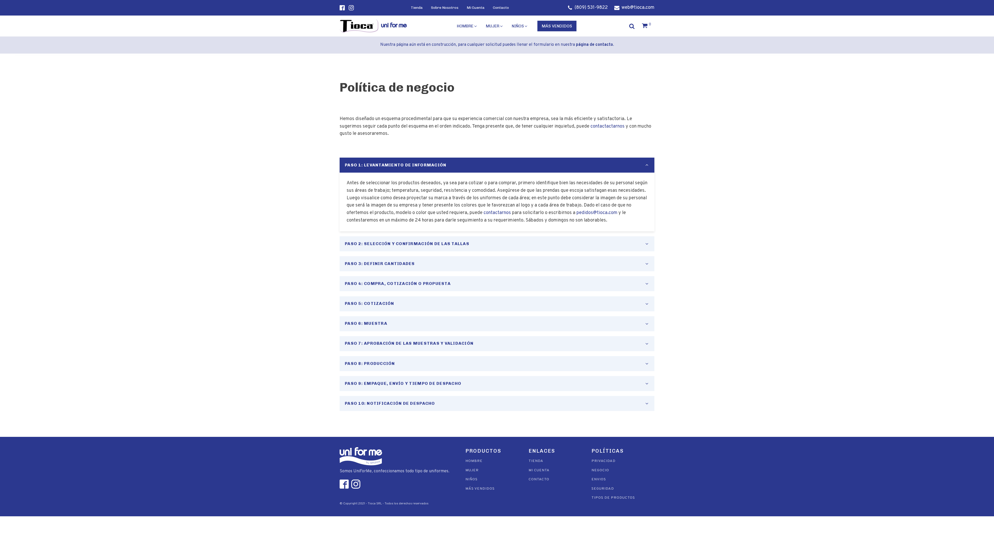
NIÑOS (471, 479)
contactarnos (497, 213)
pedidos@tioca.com (596, 213)
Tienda (417, 7)
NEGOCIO (600, 470)
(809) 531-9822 (591, 8)
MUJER (472, 470)
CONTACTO (539, 479)
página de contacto (594, 44)
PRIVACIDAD (603, 461)
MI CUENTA (539, 470)
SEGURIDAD (602, 489)
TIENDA (536, 461)
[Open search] (633, 25)
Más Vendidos (557, 26)
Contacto (501, 7)
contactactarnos (607, 126)
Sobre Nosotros (444, 7)
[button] (467, 26)
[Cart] (647, 26)
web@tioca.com (638, 8)
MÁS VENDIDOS (480, 489)
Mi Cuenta (476, 7)
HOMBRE (474, 461)
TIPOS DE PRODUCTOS (613, 498)
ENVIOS (598, 479)
